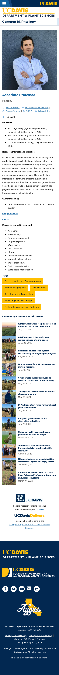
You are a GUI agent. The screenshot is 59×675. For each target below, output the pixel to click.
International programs (15, 287)
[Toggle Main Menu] (4, 3)
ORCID (29, 111)
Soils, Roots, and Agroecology (19, 294)
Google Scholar (13, 111)
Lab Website (44, 111)
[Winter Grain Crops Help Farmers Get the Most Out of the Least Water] (9, 329)
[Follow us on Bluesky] (14, 589)
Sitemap (41, 639)
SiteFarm (43, 657)
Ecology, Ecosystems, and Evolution (22, 307)
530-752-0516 (34, 629)
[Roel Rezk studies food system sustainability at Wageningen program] (9, 356)
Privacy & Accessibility (15, 635)
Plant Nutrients (39, 287)
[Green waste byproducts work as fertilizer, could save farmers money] (9, 383)
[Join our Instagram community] (5, 589)
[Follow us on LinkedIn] (37, 589)
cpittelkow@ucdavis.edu (36, 107)
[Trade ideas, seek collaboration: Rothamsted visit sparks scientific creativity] (9, 450)
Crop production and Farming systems (23, 281)
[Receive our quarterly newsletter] (29, 589)
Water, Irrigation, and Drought (19, 300)
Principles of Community (40, 635)
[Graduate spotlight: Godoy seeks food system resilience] (9, 369)
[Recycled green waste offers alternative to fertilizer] (9, 423)
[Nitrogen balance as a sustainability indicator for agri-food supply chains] (9, 464)
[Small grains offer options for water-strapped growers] (9, 396)
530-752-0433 (12, 107)
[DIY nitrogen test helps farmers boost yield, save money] (9, 410)
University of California (23, 639)
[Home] (28, 12)
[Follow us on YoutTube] (22, 589)
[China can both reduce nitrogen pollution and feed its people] (9, 437)
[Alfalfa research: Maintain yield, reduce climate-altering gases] (9, 342)
